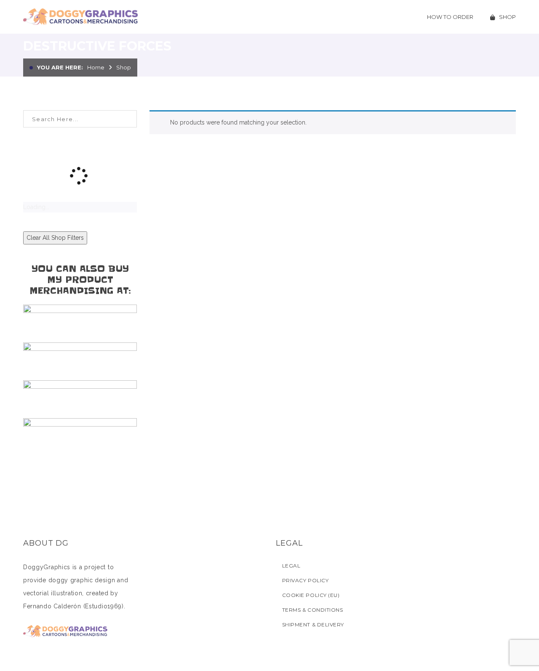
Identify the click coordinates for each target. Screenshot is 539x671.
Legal (291, 565)
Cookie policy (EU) (310, 595)
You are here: (60, 67)
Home (95, 67)
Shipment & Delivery (313, 624)
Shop (123, 67)
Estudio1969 (103, 606)
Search (128, 118)
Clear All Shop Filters (55, 237)
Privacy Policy (305, 580)
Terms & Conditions (312, 610)
